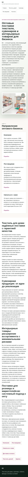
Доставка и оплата (8, 453)
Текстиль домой (12, 8)
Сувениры (21, 8)
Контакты (14, 11)
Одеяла (18, 459)
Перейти (6, 156)
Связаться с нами (8, 448)
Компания (6, 442)
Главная (5, 8)
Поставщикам (6, 11)
